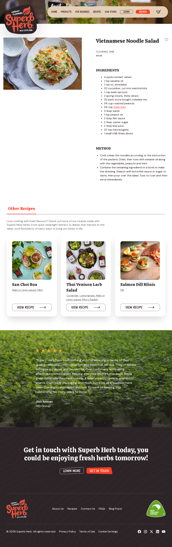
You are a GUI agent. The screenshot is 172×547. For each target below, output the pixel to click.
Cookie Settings (108, 531)
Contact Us (88, 508)
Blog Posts (115, 508)
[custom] (139, 532)
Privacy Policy (67, 531)
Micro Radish (90, 299)
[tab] (21, 208)
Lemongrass (87, 295)
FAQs (102, 508)
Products (66, 11)
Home (54, 11)
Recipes (97, 11)
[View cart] (158, 11)
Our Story (110, 11)
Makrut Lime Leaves (24, 290)
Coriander (72, 295)
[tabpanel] (86, 267)
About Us (58, 508)
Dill (122, 290)
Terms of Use (87, 531)
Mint (40, 290)
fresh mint (120, 107)
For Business (82, 11)
